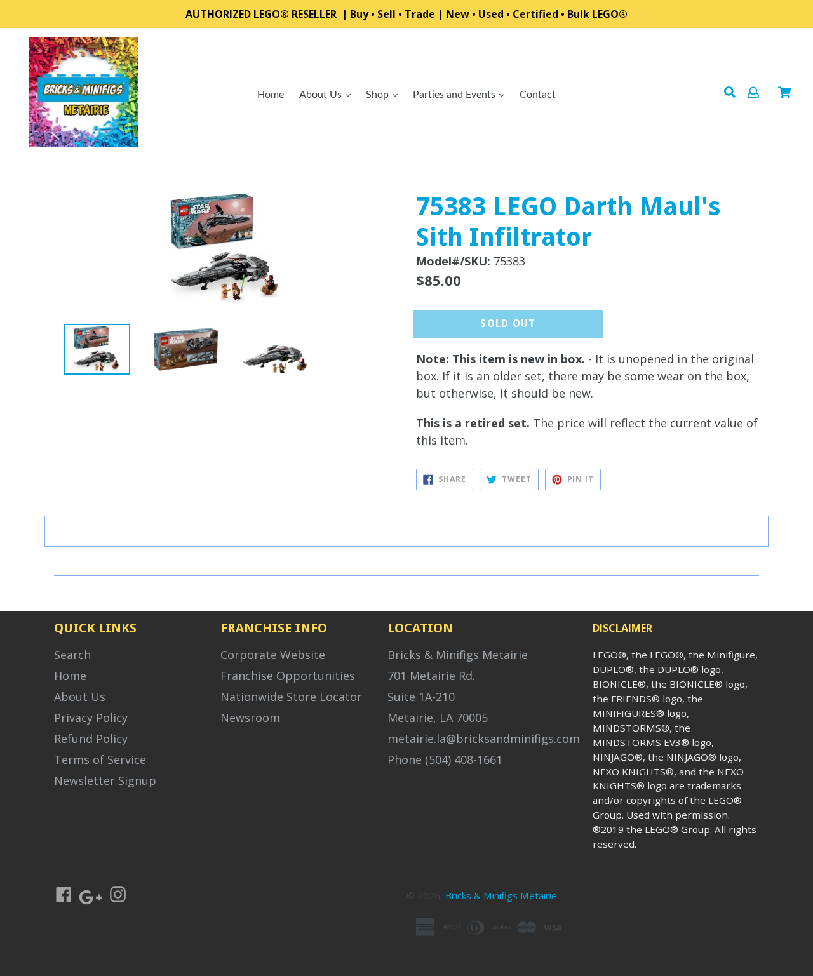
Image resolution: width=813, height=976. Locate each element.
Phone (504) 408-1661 (444, 759)
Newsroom (250, 717)
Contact (538, 95)
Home (270, 95)
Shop (378, 95)
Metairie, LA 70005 (437, 717)
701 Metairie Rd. (431, 675)
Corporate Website (272, 654)
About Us (321, 95)
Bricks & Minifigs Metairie (457, 654)
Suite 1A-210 (421, 696)
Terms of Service (100, 759)
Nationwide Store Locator (291, 696)
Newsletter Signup (105, 780)
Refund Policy (91, 738)
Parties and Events (455, 95)
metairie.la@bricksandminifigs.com (483, 738)
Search (72, 654)
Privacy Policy (91, 717)
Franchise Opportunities (287, 675)
